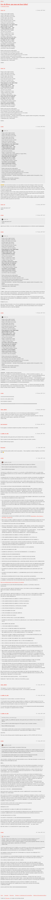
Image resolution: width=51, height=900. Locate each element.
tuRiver (2, 1)
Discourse (7, 898)
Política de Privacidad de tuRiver (39, 895)
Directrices (12, 895)
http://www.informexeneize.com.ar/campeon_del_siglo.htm (12, 582)
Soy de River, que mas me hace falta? (14, 4)
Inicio (2, 895)
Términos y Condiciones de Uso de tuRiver (23, 895)
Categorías (6, 895)
